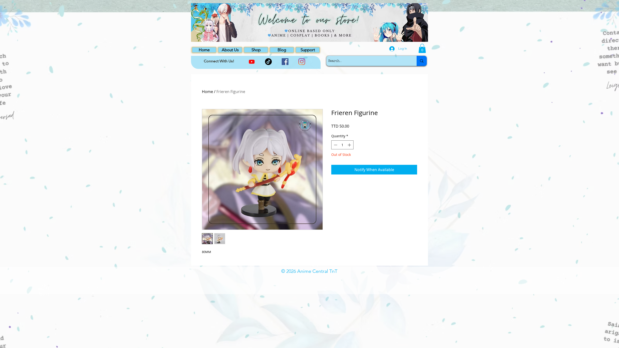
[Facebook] (285, 61)
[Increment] (350, 145)
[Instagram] (301, 61)
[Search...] (422, 61)
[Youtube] (251, 61)
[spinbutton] (342, 145)
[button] (422, 48)
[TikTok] (268, 61)
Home (207, 91)
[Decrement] (335, 145)
